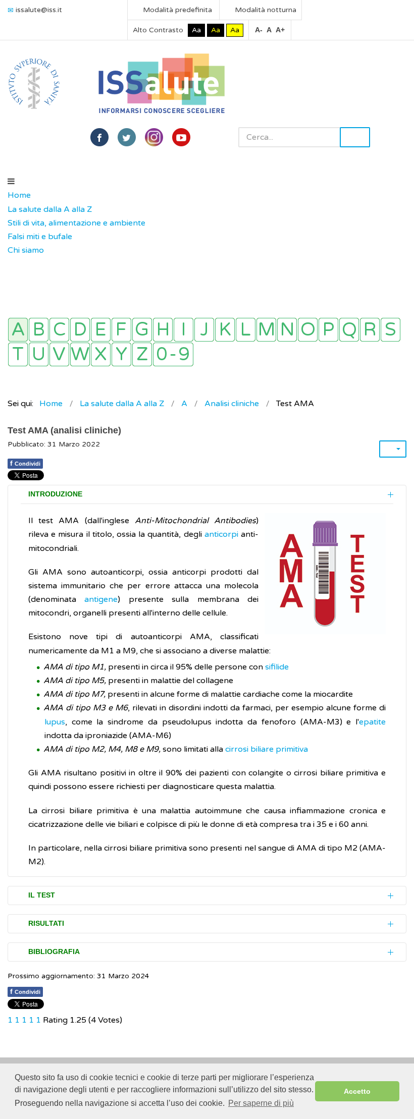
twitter (127, 137)
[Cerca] (13, 264)
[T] (18, 354)
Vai (355, 137)
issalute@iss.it (39, 10)
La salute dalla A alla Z (50, 209)
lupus (54, 722)
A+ (280, 30)
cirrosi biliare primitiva (266, 749)
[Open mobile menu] (11, 182)
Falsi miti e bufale (40, 237)
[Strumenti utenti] (392, 449)
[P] (328, 329)
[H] (162, 329)
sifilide (277, 667)
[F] (121, 329)
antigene (101, 599)
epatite (372, 722)
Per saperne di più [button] (261, 1103)
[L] (245, 329)
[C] (59, 329)
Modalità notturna (264, 10)
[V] (59, 354)
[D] (80, 329)
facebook (99, 137)
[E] (100, 329)
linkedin (154, 137)
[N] (287, 329)
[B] (38, 329)
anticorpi (221, 534)
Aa (196, 30)
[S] (390, 329)
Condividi (25, 463)
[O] (307, 329)
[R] (369, 329)
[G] (142, 329)
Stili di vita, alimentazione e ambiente (76, 223)
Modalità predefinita (176, 10)
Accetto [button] (357, 1091)
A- (259, 30)
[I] (183, 329)
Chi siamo (26, 250)
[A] (18, 329)
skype (181, 137)
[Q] (349, 329)
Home (19, 195)
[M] (266, 329)
